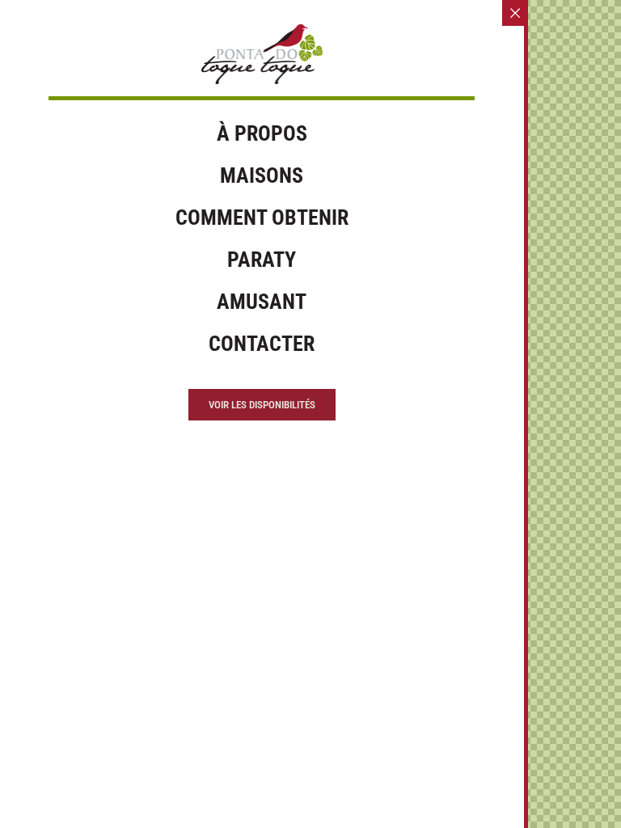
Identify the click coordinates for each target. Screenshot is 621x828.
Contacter (262, 344)
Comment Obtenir (262, 217)
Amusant (261, 301)
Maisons (261, 175)
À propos (262, 133)
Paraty (261, 259)
